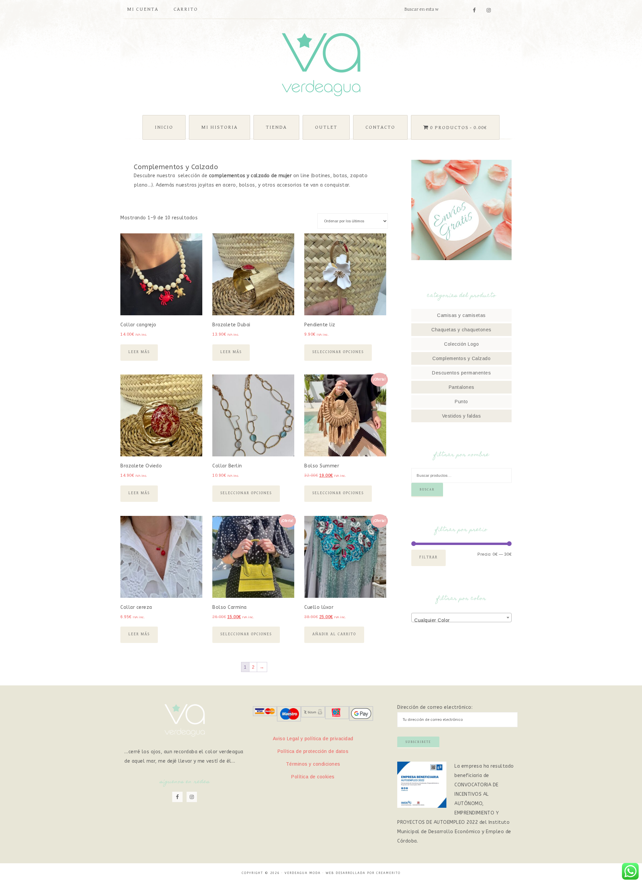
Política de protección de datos (313, 751)
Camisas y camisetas (461, 315)
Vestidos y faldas (461, 416)
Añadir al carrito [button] (334, 634)
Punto (461, 401)
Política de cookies (313, 776)
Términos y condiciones (313, 764)
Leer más (139, 352)
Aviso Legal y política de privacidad (313, 738)
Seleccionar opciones (338, 352)
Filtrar (428, 557)
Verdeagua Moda (321, 64)
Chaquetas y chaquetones (461, 329)
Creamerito (388, 873)
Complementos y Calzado (461, 358)
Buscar (427, 489)
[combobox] (461, 617)
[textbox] (461, 620)
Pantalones (461, 387)
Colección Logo (461, 344)
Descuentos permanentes (461, 372)
